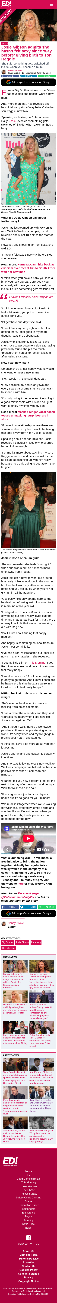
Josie (12, 121)
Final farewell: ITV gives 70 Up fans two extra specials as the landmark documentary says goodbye (41, 1136)
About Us (28, 1251)
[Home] (6, 4)
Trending (29, 1220)
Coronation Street (28, 1205)
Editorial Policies (29, 1258)
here (21, 883)
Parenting (36, 942)
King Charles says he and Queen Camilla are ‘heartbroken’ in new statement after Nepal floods (41, 1105)
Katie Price (28, 1224)
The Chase (28, 1190)
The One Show (28, 1193)
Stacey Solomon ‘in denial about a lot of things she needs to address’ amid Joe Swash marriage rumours (13, 981)
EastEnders (28, 1209)
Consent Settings (28, 1273)
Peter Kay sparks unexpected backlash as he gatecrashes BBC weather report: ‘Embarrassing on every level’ (15, 1107)
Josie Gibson (22, 942)
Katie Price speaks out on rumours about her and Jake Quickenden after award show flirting (15, 1039)
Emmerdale (28, 1212)
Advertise (28, 1262)
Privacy (28, 1277)
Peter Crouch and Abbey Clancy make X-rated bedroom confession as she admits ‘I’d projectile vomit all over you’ (40, 1011)
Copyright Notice (28, 1281)
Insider (28, 1227)
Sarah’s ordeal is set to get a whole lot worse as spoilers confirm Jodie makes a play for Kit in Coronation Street (15, 1077)
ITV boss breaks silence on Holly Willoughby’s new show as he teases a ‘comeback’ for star (15, 1008)
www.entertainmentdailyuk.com (23, 1288)
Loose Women (28, 1186)
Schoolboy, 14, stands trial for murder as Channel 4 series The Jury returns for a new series (14, 1136)
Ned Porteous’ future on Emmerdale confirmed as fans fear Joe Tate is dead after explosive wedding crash (41, 1077)
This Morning (37, 662)
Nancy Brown (16, 71)
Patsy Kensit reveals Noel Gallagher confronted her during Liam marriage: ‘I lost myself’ (40, 1040)
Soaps (28, 1201)
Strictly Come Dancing (28, 1197)
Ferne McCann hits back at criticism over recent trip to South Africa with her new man (28, 268)
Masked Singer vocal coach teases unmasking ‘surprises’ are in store (28, 415)
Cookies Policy (28, 1270)
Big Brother (7, 942)
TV (28, 1175)
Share (10, 76)
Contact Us (28, 1266)
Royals (28, 1216)
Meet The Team (28, 1255)
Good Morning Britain (29, 1178)
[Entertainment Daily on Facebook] (28, 1237)
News (5, 43)
